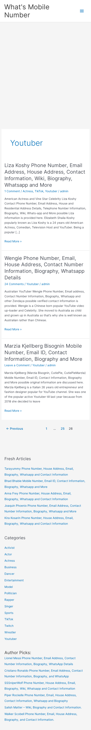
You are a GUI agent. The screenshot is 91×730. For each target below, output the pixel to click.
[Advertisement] (45, 69)
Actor (8, 554)
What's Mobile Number (27, 11)
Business (10, 567)
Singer (8, 606)
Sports (8, 613)
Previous (14, 429)
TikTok (39, 191)
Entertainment (14, 580)
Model (8, 587)
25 (63, 429)
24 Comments (14, 284)
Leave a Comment (17, 365)
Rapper (9, 599)
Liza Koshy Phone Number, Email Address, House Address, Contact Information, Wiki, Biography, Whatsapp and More (44, 175)
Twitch (9, 625)
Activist (9, 547)
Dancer (9, 573)
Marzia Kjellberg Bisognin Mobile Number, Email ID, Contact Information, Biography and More (43, 352)
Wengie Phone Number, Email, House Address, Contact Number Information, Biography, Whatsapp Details (44, 268)
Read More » (13, 241)
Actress (28, 191)
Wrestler (10, 632)
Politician (10, 593)
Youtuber (51, 191)
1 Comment (12, 191)
